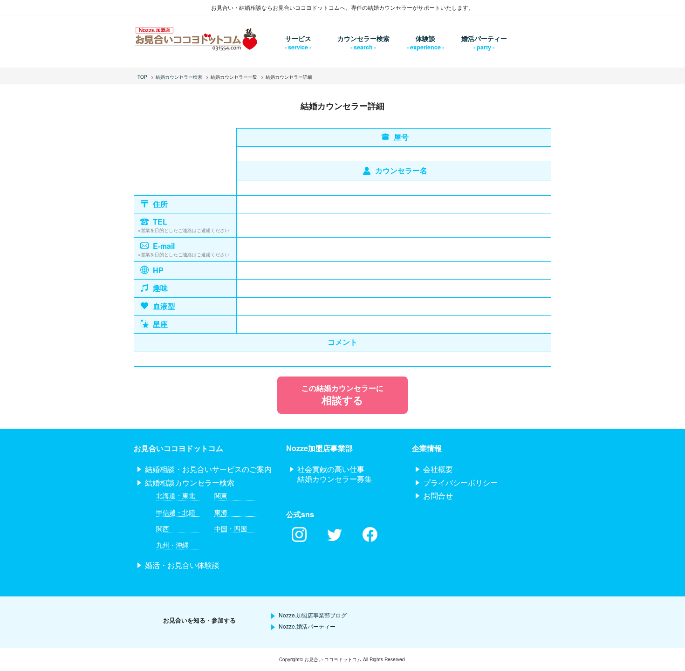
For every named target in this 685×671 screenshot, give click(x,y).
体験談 (425, 38)
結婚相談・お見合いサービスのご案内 (208, 469)
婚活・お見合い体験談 (182, 565)
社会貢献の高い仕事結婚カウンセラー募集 (334, 474)
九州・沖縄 (172, 545)
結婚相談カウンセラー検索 (189, 482)
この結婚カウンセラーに (342, 395)
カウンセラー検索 (363, 38)
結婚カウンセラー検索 (179, 77)
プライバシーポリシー (460, 482)
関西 (162, 528)
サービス (298, 38)
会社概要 (438, 469)
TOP (142, 77)
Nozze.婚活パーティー (307, 626)
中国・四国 (230, 528)
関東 (220, 495)
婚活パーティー (484, 38)
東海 (220, 512)
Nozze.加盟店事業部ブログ (313, 615)
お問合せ (438, 495)
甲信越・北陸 (175, 512)
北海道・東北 (175, 495)
